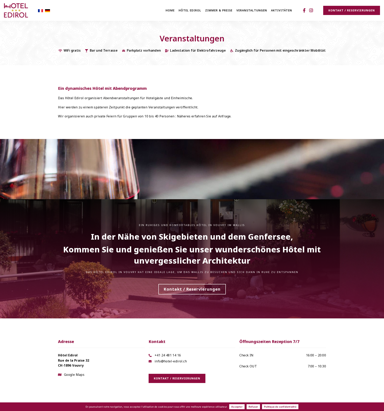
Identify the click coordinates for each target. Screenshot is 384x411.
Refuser (253, 406)
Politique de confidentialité (280, 406)
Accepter (237, 406)
